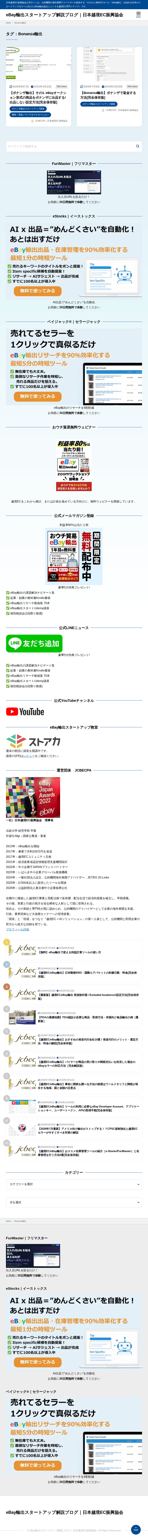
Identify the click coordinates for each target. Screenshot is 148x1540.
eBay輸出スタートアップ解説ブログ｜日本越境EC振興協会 (64, 14)
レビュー (29, 755)
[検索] (138, 146)
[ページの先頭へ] (136, 1530)
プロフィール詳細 (17, 929)
